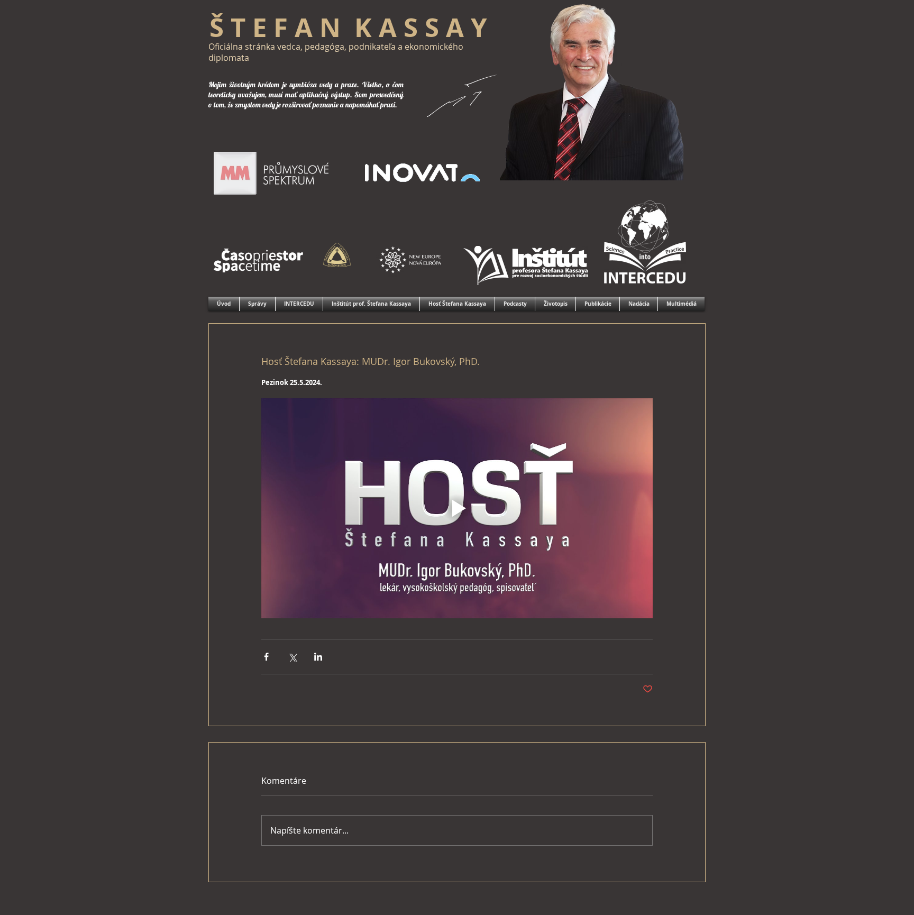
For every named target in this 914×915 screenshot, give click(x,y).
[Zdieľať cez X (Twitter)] (292, 657)
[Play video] (457, 508)
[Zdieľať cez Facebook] (266, 657)
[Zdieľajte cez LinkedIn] (318, 657)
